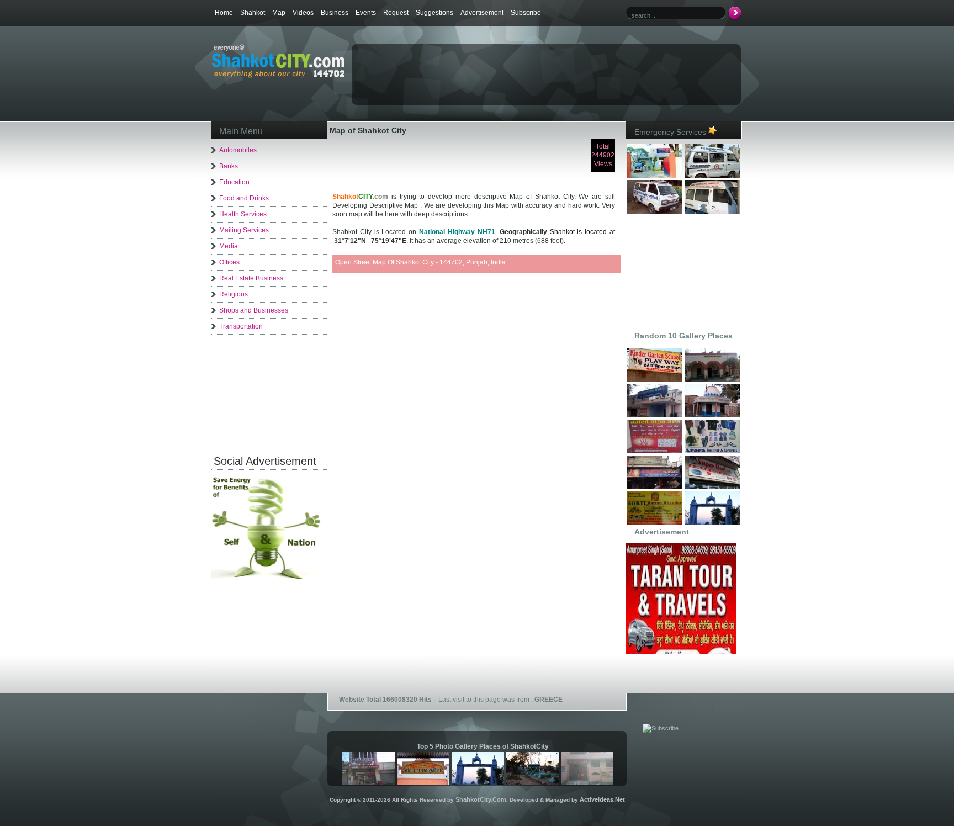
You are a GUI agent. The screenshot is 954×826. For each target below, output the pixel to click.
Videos (303, 13)
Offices (229, 262)
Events (366, 13)
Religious (233, 294)
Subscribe (526, 13)
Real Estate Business (251, 278)
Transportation (241, 326)
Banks (228, 166)
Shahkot (252, 13)
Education (234, 182)
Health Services (243, 214)
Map (278, 13)
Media (228, 246)
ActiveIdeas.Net (602, 799)
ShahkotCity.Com (480, 799)
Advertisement (482, 13)
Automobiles (238, 150)
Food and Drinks (244, 198)
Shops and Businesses (253, 310)
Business (334, 13)
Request (396, 13)
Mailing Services (244, 230)
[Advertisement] (482, 64)
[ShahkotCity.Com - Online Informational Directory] (277, 76)
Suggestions (434, 13)
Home (224, 13)
